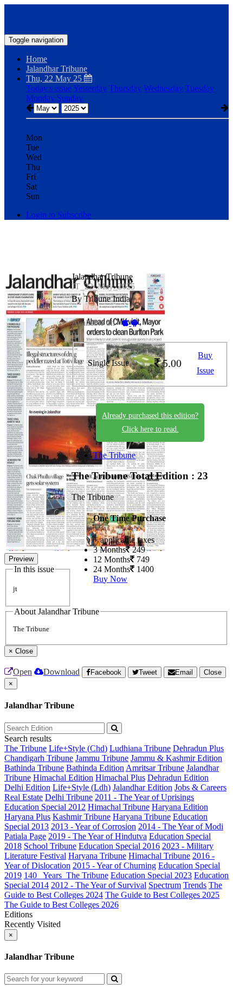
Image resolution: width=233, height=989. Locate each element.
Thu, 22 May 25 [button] (55, 78)
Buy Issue (205, 363)
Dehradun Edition (178, 777)
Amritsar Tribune (155, 767)
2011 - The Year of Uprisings (144, 797)
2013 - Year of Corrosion (93, 826)
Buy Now (110, 579)
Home (36, 59)
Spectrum (164, 885)
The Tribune (114, 455)
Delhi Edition (27, 787)
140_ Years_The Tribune (66, 875)
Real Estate (23, 797)
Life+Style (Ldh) (82, 787)
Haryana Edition (180, 807)
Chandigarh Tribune (38, 758)
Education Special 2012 (45, 807)
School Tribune (50, 846)
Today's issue (49, 88)
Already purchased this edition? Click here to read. (150, 422)
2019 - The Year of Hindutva (97, 836)
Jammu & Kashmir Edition (176, 758)
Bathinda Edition (95, 767)
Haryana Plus (27, 816)
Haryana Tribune (142, 816)
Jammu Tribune (101, 758)
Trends (194, 885)
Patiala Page (25, 836)
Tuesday (199, 88)
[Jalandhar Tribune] (116, 17)
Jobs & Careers (200, 787)
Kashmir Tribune (82, 816)
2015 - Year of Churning (114, 865)
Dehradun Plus (198, 748)
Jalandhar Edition (142, 787)
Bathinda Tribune (34, 767)
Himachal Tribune (119, 807)
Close (213, 672)
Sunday (70, 98)
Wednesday (163, 88)
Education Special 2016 (119, 846)
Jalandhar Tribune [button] (56, 68)
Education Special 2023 (151, 875)
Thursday (125, 88)
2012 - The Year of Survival (98, 885)
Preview (21, 559)
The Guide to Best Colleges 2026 (61, 904)
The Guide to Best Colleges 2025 (162, 894)
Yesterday (90, 88)
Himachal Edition (63, 777)
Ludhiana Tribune (140, 748)
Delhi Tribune (69, 797)
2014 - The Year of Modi (180, 826)
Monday (40, 98)
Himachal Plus (120, 777)
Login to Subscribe (58, 214)
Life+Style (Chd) (78, 748)
